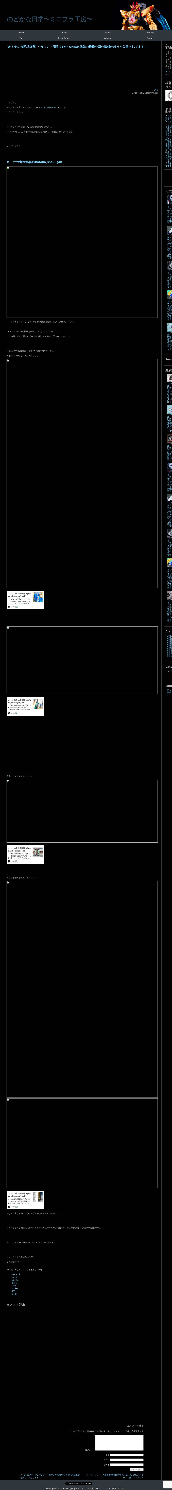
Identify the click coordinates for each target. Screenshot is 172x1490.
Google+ (16, 1280)
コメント (90, 1449)
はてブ (15, 1282)
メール (107, 1459)
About (64, 32)
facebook (16, 1274)
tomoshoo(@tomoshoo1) (49, 107)
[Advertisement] (82, 69)
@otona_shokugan (34, 162)
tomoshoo (103, 1488)
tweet (14, 1277)
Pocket (15, 1288)
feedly (14, 1293)
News (107, 32)
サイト (107, 1464)
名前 (108, 1454)
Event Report (64, 38)
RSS (13, 1291)
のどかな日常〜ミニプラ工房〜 (50, 19)
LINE (14, 1285)
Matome (107, 38)
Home (21, 32)
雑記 (156, 90)
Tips (21, 38)
